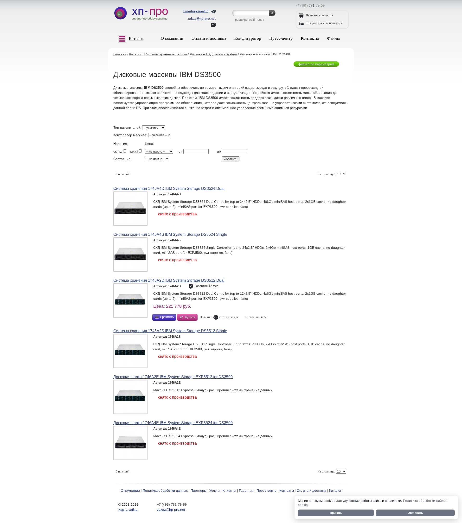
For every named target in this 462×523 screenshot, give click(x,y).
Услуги (214, 490)
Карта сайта (127, 509)
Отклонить (415, 513)
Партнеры (198, 490)
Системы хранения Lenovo (165, 54)
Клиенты (229, 490)
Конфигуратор (247, 38)
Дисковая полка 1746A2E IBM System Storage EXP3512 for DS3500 (173, 377)
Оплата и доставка (209, 38)
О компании (172, 38)
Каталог (135, 54)
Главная (119, 54)
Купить (190, 317)
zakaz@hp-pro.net (171, 509)
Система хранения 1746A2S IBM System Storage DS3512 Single (170, 331)
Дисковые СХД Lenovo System (213, 54)
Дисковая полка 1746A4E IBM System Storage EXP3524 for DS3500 (173, 423)
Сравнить (167, 317)
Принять (336, 513)
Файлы (333, 38)
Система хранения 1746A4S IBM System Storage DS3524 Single (170, 234)
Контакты (310, 38)
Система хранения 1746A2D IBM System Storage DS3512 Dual (169, 280)
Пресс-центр (281, 38)
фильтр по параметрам (316, 64)
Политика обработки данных (165, 490)
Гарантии (246, 490)
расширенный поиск (249, 19)
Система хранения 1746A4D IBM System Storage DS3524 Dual (169, 188)
